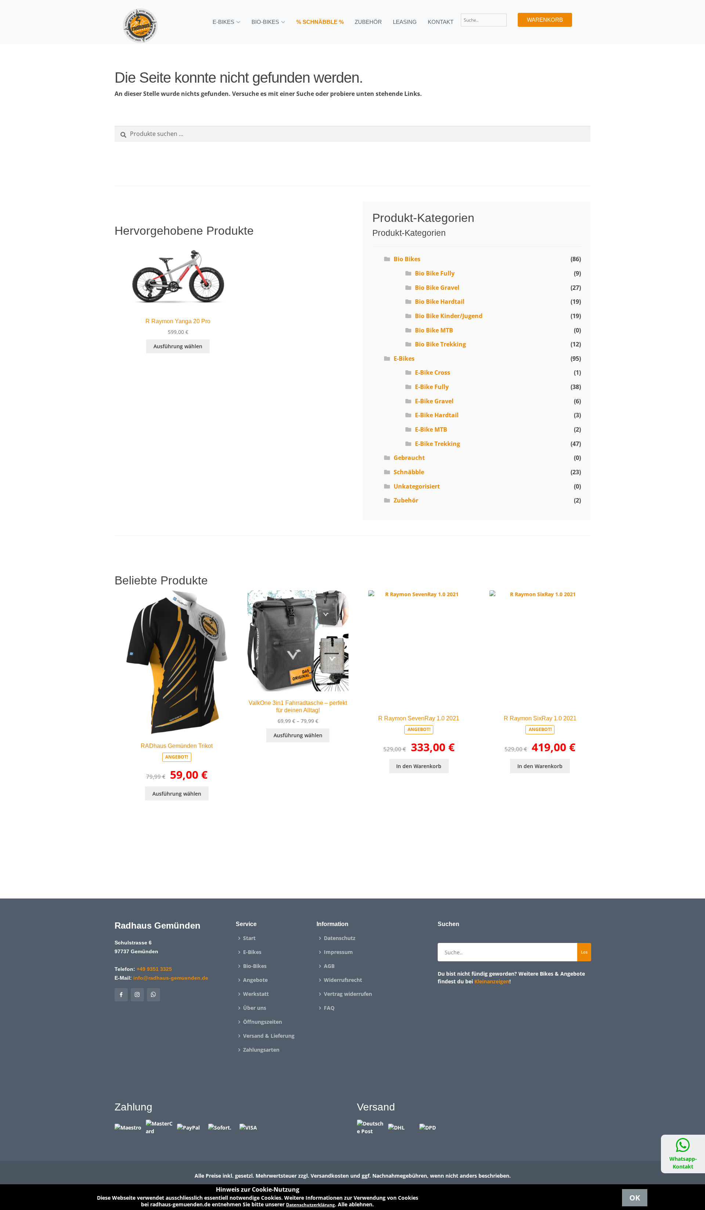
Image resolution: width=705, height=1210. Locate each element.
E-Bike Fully (432, 387)
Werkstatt (256, 994)
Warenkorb (545, 20)
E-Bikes (404, 358)
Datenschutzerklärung (310, 1205)
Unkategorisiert (417, 486)
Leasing (405, 22)
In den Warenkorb (418, 766)
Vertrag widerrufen (348, 994)
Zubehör (368, 22)
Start (249, 938)
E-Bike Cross (432, 372)
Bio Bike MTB (434, 330)
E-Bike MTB (431, 429)
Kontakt (440, 22)
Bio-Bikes (255, 966)
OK (634, 1198)
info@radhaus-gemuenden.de (170, 978)
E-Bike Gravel (434, 401)
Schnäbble (409, 472)
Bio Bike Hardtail (439, 302)
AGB (329, 966)
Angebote (255, 980)
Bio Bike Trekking (440, 344)
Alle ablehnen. (356, 1204)
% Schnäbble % (320, 22)
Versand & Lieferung (268, 1035)
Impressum (338, 952)
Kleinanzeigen (491, 981)
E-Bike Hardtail (437, 415)
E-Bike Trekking (437, 444)
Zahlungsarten (261, 1049)
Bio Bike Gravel (437, 288)
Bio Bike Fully (435, 273)
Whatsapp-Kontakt (683, 1162)
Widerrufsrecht (343, 980)
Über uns (254, 1008)
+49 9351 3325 (154, 969)
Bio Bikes (407, 259)
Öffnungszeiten (262, 1021)
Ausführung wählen (177, 346)
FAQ (329, 1008)
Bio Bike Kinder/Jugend (448, 316)
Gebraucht (409, 458)
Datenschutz (339, 938)
